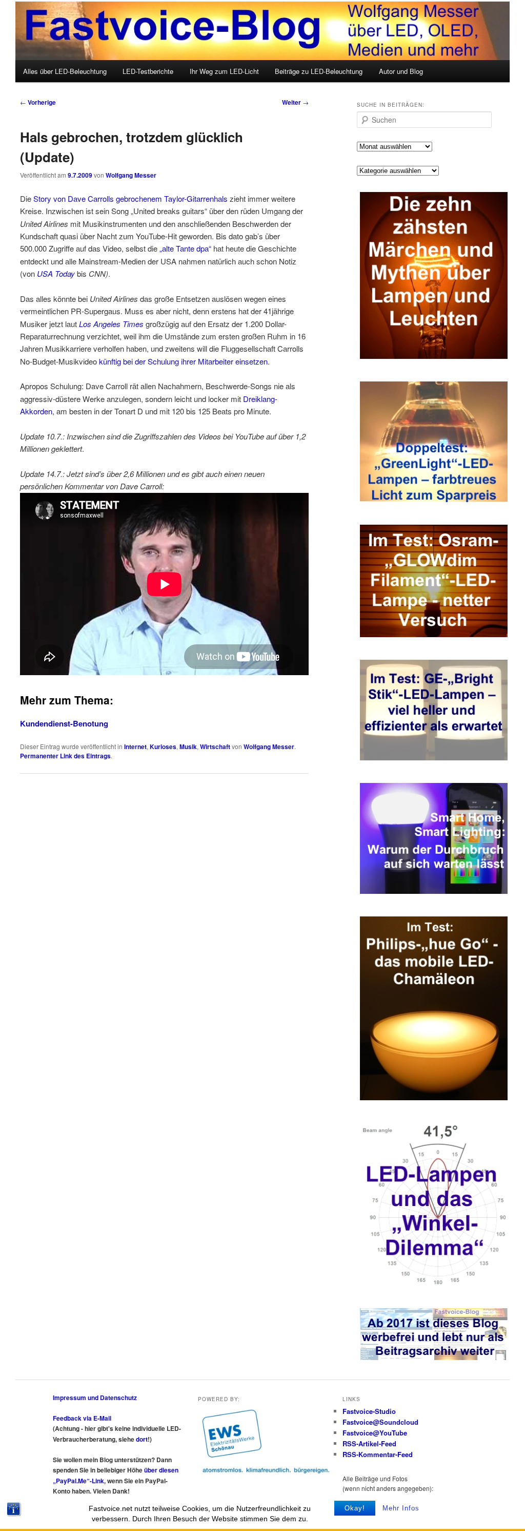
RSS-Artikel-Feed (369, 1443)
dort (142, 1439)
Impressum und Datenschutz (95, 1397)
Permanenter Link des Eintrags (65, 755)
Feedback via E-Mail (82, 1418)
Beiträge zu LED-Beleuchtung (318, 71)
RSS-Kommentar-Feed (377, 1454)
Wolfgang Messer (131, 175)
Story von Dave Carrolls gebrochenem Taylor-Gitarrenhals (130, 198)
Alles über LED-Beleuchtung (65, 71)
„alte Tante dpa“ (185, 248)
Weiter (295, 102)
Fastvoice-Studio (369, 1411)
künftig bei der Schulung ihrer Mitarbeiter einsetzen (183, 361)
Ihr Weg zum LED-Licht (224, 71)
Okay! (355, 1508)
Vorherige (38, 102)
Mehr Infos (400, 1508)
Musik (188, 746)
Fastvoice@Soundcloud (380, 1422)
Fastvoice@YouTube (374, 1433)
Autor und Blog (401, 71)
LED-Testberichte (148, 71)
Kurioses (163, 746)
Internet (135, 746)
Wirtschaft (215, 746)
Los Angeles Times (111, 323)
